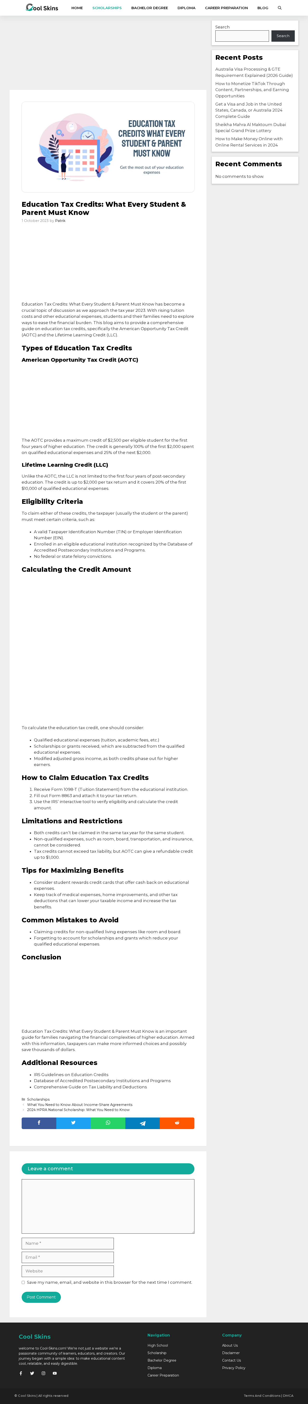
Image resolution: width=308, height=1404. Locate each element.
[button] (279, 8)
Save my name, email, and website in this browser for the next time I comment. (109, 1282)
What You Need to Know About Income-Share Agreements (79, 1105)
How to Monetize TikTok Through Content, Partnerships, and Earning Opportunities (252, 89)
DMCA (288, 1395)
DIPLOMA (186, 8)
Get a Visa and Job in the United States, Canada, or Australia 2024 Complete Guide (248, 110)
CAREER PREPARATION (226, 8)
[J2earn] (42, 8)
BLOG (262, 8)
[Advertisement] (108, 54)
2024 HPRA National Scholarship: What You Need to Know (78, 1110)
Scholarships (38, 1099)
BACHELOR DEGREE (149, 8)
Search (222, 27)
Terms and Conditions (262, 1395)
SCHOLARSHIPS (107, 8)
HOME (77, 8)
